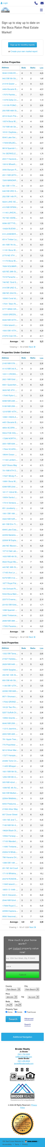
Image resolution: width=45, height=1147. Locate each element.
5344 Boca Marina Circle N (14, 593)
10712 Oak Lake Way (11, 551)
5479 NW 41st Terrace (12, 577)
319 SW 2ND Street (11, 287)
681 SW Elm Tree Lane (12, 524)
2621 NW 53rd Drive (11, 379)
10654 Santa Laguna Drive (14, 497)
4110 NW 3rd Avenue (12, 368)
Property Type (12, 1009)
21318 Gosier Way (10, 83)
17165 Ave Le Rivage (12, 572)
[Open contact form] (42, 2)
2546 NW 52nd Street (12, 900)
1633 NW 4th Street (11, 556)
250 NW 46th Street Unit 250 (15, 110)
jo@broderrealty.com (24, 1056)
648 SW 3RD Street (11, 191)
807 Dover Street (9, 814)
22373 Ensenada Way (12, 599)
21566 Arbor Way (10, 809)
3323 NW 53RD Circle (12, 518)
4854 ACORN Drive (11, 427)
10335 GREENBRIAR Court (14, 314)
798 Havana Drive (10, 857)
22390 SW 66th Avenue (13, 691)
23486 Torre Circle (10, 760)
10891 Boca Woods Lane (13, 481)
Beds (8, 1001)
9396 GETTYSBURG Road (14, 223)
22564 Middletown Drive (13, 798)
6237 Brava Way (9, 465)
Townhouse (31, 1012)
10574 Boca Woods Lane (13, 121)
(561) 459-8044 (24, 1061)
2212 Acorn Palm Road (12, 115)
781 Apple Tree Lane (11, 739)
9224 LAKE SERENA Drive (14, 201)
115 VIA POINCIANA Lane (14, 105)
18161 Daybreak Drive (12, 132)
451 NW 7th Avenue (11, 244)
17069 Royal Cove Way (12, 905)
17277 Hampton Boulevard (14, 755)
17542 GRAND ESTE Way (14, 701)
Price (8, 993)
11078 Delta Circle (10, 99)
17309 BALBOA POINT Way (15, 142)
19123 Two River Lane (12, 707)
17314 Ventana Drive (11, 502)
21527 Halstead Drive (12, 658)
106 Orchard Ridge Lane (13, 588)
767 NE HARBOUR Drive (13, 217)
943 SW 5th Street (10, 78)
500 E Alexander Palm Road (15, 894)
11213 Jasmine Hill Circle (13, 728)
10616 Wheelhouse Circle (14, 164)
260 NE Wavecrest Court (13, 545)
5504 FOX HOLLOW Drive (14, 432)
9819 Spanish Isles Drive (13, 148)
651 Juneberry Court (11, 508)
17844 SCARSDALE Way (13, 449)
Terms (17, 1144)
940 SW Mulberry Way (12, 792)
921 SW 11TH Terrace (12, 185)
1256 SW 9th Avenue (11, 776)
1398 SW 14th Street (11, 862)
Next (31, 346)
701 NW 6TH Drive (10, 470)
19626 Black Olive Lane (13, 830)
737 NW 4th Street (10, 126)
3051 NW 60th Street (11, 443)
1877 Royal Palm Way (12, 583)
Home (9, 1012)
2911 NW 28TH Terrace (12, 175)
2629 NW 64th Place (11, 664)
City (26, 986)
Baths (17, 1001)
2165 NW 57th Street (11, 363)
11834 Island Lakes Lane (13, 325)
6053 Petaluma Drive (11, 803)
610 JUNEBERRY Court (13, 233)
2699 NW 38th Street (11, 620)
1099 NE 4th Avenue (11, 787)
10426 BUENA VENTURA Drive (16, 228)
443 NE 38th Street (10, 567)
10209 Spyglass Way (11, 669)
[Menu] (41, 10)
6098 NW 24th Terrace (12, 400)
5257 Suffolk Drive (10, 712)
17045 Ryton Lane (10, 395)
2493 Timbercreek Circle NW (15, 615)
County (9, 986)
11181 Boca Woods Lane (13, 250)
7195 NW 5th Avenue (11, 825)
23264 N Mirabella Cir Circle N (16, 852)
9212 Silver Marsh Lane (13, 750)
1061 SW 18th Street (11, 513)
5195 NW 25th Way (11, 406)
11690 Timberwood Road (13, 846)
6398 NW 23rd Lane (11, 486)
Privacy (25, 1144)
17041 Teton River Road (13, 303)
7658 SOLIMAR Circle (12, 266)
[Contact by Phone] (36, 2)
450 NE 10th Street (10, 674)
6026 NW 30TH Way (11, 319)
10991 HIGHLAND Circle (13, 416)
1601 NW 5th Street (11, 771)
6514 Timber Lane (10, 239)
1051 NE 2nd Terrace (11, 819)
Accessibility (7, 1144)
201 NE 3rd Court (10, 868)
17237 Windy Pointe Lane (13, 475)
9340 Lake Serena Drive (13, 137)
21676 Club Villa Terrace (13, 335)
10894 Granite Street (11, 717)
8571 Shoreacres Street (12, 696)
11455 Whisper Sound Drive (15, 766)
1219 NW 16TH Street (12, 411)
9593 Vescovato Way (11, 916)
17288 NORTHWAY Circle (14, 438)
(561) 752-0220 (24, 1054)
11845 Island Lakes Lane (13, 884)
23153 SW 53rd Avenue (13, 604)
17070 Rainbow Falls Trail (14, 94)
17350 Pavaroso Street (12, 626)
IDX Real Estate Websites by (13, 1141)
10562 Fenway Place (11, 835)
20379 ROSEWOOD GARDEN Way (18, 878)
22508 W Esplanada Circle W (15, 540)
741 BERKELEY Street (12, 153)
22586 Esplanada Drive (12, 910)
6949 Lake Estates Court (13, 529)
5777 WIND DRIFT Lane (13, 309)
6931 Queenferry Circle (12, 384)
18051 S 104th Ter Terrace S (15, 889)
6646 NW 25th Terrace (12, 723)
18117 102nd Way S (11, 492)
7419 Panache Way (11, 276)
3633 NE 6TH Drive (11, 390)
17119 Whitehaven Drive (13, 873)
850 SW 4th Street (10, 680)
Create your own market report (24, 51)
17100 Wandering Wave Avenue (16, 841)
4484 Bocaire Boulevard (13, 89)
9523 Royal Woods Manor (14, 561)
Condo (19, 1012)
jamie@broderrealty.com (24, 1063)
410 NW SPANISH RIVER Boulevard (18, 207)
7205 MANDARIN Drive (12, 180)
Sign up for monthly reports (22, 44)
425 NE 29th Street (10, 271)
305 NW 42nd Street (11, 782)
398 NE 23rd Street (10, 293)
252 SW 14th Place (11, 196)
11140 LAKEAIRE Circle (13, 212)
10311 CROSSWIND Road (14, 374)
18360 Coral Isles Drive (12, 298)
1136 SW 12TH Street (12, 685)
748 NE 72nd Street (11, 282)
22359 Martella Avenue (12, 535)
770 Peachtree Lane (11, 744)
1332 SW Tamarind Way (13, 653)
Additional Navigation (22, 1036)
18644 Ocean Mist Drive (13, 454)
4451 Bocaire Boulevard (13, 422)
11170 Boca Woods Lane (13, 260)
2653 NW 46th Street (11, 734)
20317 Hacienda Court (12, 158)
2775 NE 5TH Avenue (12, 255)
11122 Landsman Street (13, 459)
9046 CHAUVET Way (12, 73)
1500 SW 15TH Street (12, 330)
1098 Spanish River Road (13, 610)
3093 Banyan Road (11, 169)
